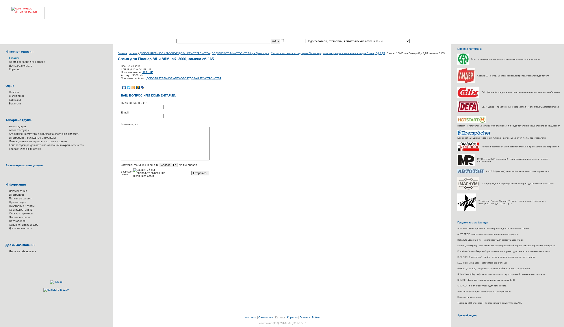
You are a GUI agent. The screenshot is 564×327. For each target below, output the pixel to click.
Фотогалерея (17, 221)
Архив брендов (467, 315)
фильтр (289, 41)
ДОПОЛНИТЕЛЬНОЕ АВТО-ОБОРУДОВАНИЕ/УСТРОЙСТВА (184, 78)
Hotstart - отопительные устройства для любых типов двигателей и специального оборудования (508, 125)
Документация (18, 191)
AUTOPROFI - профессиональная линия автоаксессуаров (487, 234)
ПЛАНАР (147, 72)
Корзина (14, 69)
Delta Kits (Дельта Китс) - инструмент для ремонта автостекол (490, 240)
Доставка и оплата (20, 65)
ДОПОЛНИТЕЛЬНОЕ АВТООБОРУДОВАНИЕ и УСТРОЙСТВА (174, 53)
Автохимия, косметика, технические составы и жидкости (44, 134)
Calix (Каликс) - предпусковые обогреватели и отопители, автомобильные (521, 92)
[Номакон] (468, 150)
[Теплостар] (466, 210)
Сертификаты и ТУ (21, 209)
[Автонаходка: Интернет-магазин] (22, 9)
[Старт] (463, 64)
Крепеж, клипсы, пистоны (25, 148)
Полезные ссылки (20, 198)
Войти (316, 317)
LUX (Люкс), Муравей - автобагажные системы (482, 263)
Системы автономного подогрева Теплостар (296, 53)
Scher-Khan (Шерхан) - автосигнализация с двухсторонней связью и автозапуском (501, 274)
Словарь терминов (21, 213)
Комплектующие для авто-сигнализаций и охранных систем (46, 145)
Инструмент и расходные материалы (32, 137)
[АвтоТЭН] (470, 172)
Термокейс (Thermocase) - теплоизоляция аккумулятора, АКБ (489, 303)
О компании (16, 96)
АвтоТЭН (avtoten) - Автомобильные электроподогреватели (517, 171)
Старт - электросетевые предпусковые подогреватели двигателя (505, 59)
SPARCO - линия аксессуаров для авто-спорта (481, 285)
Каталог (133, 53)
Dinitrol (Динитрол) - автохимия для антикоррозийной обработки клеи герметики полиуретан (506, 245)
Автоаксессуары (19, 130)
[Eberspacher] (473, 135)
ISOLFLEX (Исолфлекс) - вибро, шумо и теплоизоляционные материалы (496, 257)
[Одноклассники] (133, 87)
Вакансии (15, 103)
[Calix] (468, 97)
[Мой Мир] (138, 87)
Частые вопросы (19, 217)
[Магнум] (468, 189)
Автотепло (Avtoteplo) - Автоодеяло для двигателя (484, 291)
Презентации (17, 202)
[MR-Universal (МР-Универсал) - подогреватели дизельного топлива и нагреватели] (466, 165)
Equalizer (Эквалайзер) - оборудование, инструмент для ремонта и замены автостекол (503, 251)
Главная (122, 53)
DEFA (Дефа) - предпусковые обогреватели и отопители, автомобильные (520, 107)
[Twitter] (128, 87)
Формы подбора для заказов (27, 61)
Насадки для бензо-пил (469, 297)
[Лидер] (466, 82)
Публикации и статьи (22, 206)
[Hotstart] (471, 122)
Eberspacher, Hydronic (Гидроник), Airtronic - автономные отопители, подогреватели (501, 138)
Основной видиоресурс (23, 224)
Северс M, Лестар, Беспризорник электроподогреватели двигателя (513, 75)
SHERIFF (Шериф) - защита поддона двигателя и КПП (486, 280)
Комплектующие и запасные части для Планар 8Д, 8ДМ (354, 53)
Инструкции (16, 194)
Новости (14, 92)
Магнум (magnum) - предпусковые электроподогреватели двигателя (517, 183)
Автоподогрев (17, 126)
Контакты (15, 99)
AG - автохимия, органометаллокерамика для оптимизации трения (493, 228)
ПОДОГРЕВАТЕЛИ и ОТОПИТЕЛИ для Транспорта (240, 53)
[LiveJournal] (142, 87)
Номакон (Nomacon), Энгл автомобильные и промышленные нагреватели (521, 146)
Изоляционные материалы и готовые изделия (38, 141)
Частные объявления (22, 251)
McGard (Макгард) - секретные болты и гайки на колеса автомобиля (493, 268)
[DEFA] (468, 111)
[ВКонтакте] (124, 87)
